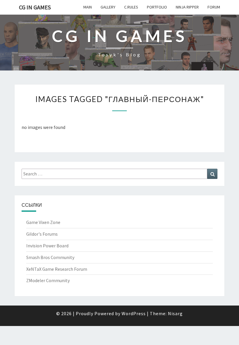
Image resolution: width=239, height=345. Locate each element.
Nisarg (175, 313)
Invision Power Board (47, 246)
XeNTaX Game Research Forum (56, 269)
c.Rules (131, 7)
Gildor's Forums (42, 234)
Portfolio (157, 7)
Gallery (108, 7)
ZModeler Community (48, 280)
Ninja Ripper (187, 7)
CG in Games (35, 7)
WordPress (134, 313)
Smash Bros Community (50, 257)
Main (87, 7)
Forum (214, 7)
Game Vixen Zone (43, 222)
